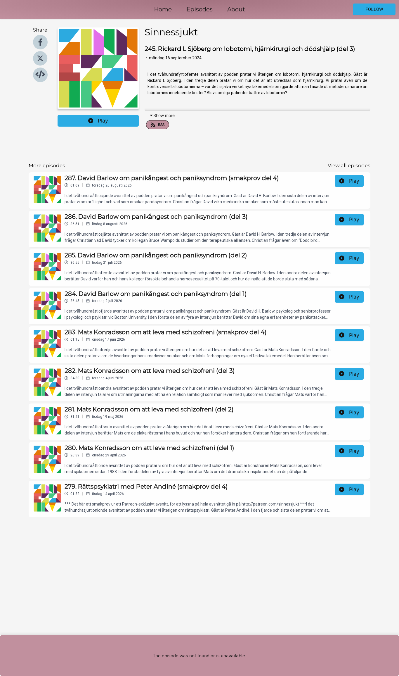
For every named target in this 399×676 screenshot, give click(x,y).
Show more (164, 115)
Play (103, 121)
